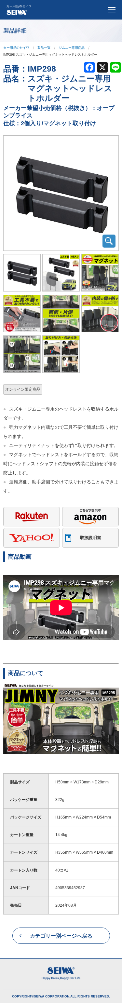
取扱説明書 (90, 537)
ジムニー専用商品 (72, 47)
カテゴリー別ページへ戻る (61, 936)
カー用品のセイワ (16, 47)
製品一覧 (43, 47)
